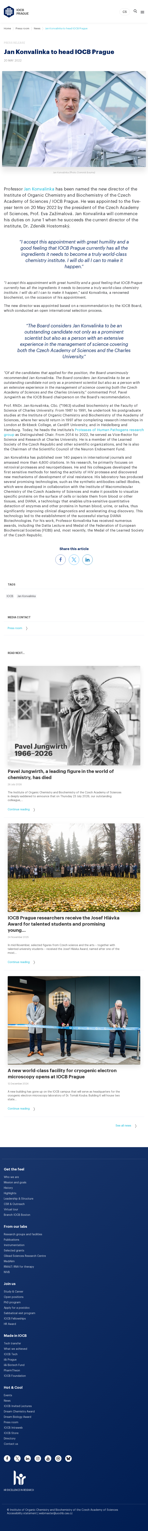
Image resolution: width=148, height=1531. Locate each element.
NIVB (7, 1272)
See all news (123, 1125)
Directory (9, 1438)
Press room (22, 28)
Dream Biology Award (17, 1417)
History (8, 1188)
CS (125, 11)
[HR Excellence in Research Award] (19, 1478)
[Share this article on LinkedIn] (87, 559)
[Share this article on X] (74, 559)
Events (8, 1395)
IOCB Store (11, 1433)
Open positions (14, 1297)
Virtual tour (11, 1209)
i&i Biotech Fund (14, 1365)
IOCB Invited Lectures (18, 1406)
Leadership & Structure (18, 1198)
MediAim (9, 1261)
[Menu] (141, 12)
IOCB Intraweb (13, 1428)
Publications (11, 1240)
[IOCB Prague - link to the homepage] (16, 12)
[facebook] (7, 1458)
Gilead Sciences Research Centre (25, 1256)
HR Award (10, 1324)
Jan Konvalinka (39, 189)
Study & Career (13, 1291)
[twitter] (17, 1458)
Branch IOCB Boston (17, 1215)
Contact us (11, 1444)
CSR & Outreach (14, 1204)
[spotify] (58, 1458)
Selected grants (14, 1250)
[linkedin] (27, 1458)
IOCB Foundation (15, 1376)
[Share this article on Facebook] (60, 559)
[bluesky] (68, 1458)
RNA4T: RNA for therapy (19, 1267)
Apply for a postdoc (17, 1308)
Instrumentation (14, 1245)
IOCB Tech (11, 1354)
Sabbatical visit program (19, 1313)
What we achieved (15, 1349)
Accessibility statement (22, 1513)
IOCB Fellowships (15, 1318)
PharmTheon (12, 1370)
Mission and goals (15, 1182)
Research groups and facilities (23, 1234)
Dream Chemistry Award (19, 1411)
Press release (14, 42)
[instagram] (37, 1458)
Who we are (11, 1177)
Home (7, 28)
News (37, 28)
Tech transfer (12, 1343)
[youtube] (48, 1458)
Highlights (10, 1193)
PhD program (12, 1302)
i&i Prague (10, 1359)
